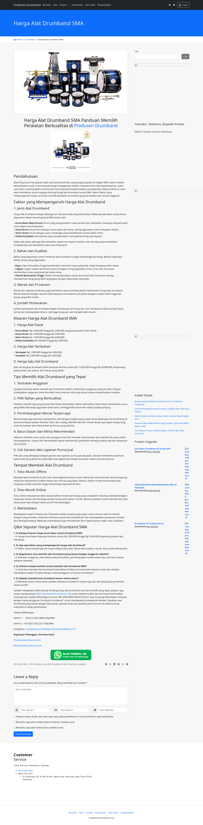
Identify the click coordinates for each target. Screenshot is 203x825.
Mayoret (82, 664)
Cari (136, 51)
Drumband (30, 39)
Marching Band (70, 664)
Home (19, 39)
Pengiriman (77, 5)
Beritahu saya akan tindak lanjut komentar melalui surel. (45, 722)
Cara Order (90, 5)
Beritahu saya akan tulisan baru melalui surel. (40, 727)
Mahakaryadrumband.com (28, 645)
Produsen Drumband (96, 125)
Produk (63, 5)
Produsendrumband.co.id (27, 640)
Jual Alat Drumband (53, 664)
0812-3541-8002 (25, 770)
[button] (69, 5)
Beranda (47, 5)
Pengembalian (104, 5)
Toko (55, 5)
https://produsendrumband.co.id (53, 593)
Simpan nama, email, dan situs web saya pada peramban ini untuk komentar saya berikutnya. (65, 716)
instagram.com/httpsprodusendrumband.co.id (50, 629)
